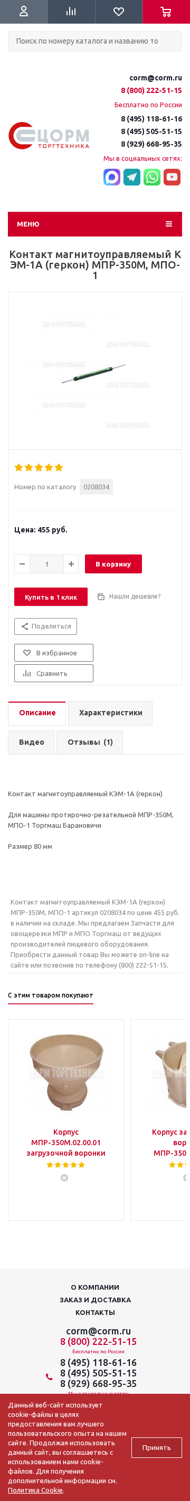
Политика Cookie (35, 1490)
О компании (95, 1287)
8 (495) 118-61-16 (151, 118)
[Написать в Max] (111, 178)
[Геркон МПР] (95, 373)
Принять (156, 1448)
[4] (49, 468)
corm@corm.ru (155, 77)
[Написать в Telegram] (132, 178)
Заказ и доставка (95, 1299)
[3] (39, 468)
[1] (19, 468)
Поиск (14, 60)
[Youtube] (172, 178)
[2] (29, 468)
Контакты (95, 1312)
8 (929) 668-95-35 (151, 144)
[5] (59, 468)
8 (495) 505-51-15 (151, 131)
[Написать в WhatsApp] (152, 178)
